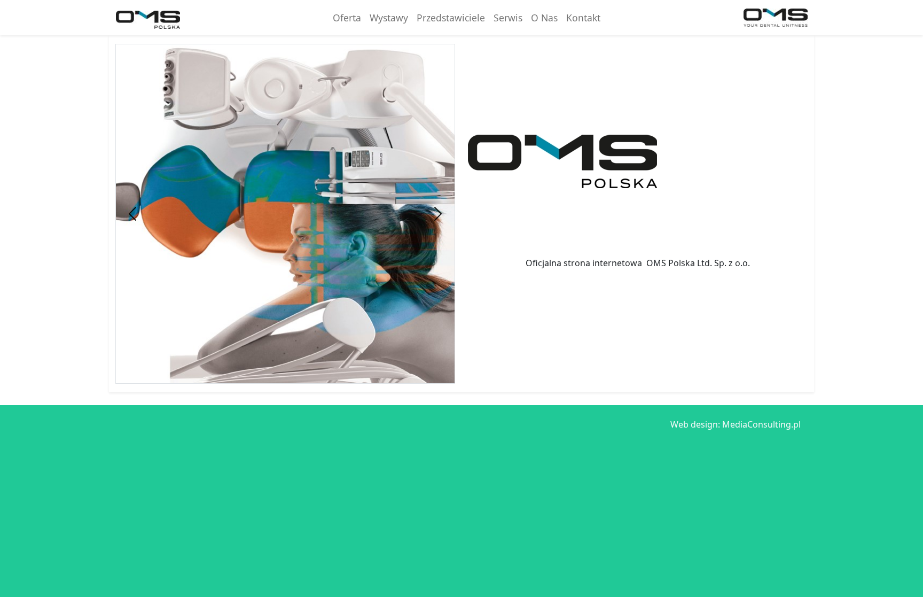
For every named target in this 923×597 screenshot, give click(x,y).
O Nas (544, 17)
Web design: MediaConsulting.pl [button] (735, 424)
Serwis (508, 17)
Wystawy (389, 17)
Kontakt (583, 17)
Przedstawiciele (451, 17)
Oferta (347, 17)
